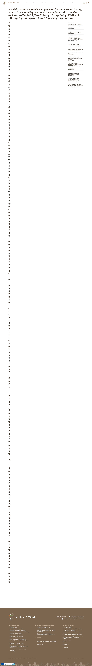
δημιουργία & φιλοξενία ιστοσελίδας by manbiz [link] (75, 657)
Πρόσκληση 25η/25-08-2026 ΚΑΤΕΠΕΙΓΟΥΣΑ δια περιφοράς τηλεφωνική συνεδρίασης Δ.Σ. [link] (73, 79)
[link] (11, 3)
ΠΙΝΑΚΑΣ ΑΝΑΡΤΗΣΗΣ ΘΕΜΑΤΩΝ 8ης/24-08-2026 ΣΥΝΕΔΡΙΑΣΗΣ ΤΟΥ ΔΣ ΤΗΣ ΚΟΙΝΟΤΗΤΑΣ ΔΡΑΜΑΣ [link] (75, 85)
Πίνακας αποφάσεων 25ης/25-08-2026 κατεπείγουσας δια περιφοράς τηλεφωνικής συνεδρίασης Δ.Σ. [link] (75, 73)
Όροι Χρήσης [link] (34, 657)
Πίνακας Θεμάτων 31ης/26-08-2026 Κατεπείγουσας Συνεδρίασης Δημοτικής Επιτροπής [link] (75, 26)
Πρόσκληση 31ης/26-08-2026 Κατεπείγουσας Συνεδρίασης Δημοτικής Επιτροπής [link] (75, 58)
